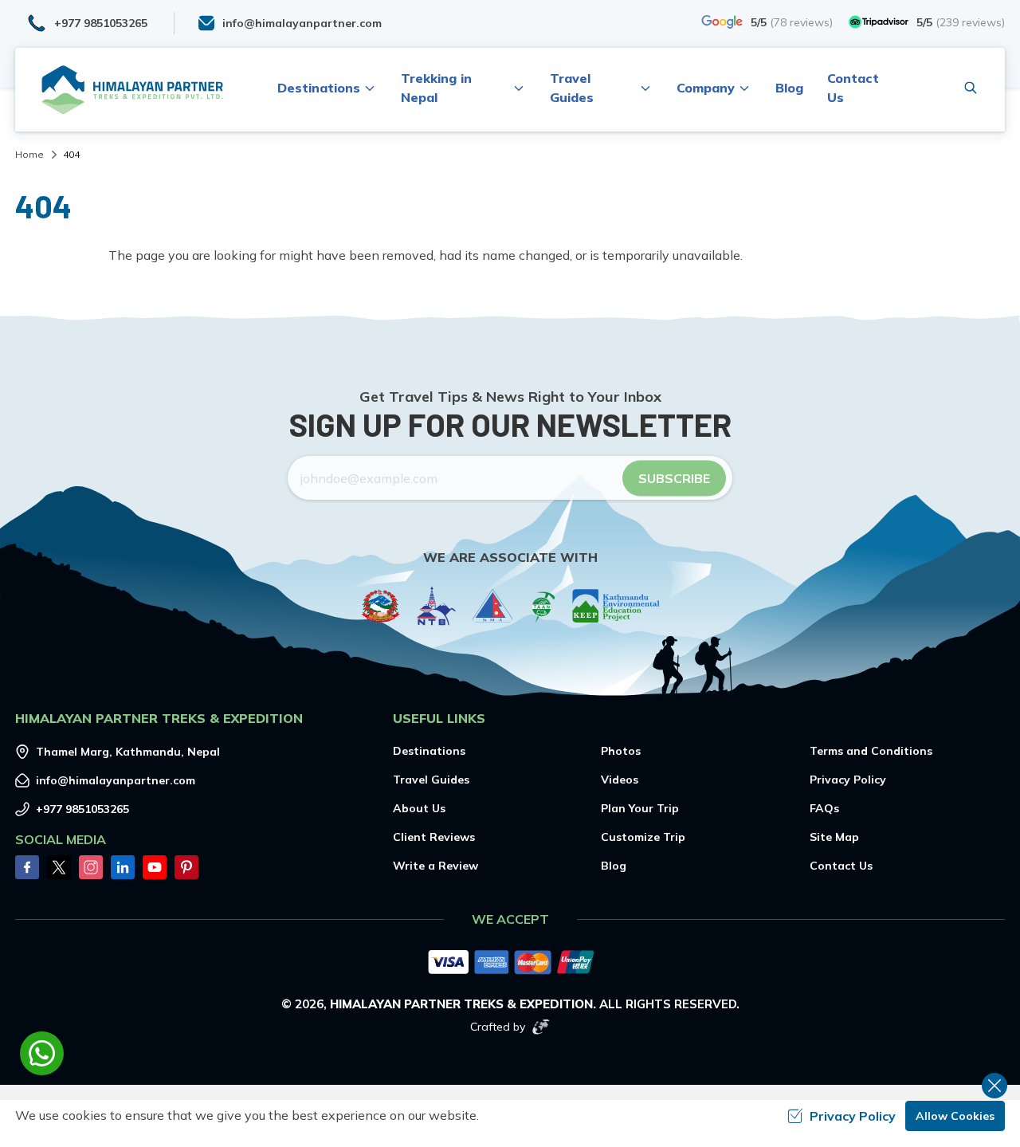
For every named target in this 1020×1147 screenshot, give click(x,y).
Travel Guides (431, 779)
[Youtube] (155, 867)
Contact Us (841, 865)
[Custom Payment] (510, 964)
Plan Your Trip (640, 808)
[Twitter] (59, 867)
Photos (621, 751)
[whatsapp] (42, 1053)
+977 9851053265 (82, 809)
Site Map (834, 837)
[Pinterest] (186, 867)
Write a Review (435, 865)
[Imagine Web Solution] (541, 1026)
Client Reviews (434, 837)
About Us (419, 808)
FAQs (824, 808)
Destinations (429, 751)
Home (29, 154)
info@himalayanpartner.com (115, 780)
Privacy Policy (848, 779)
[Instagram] (91, 867)
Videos (619, 779)
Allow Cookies (955, 1116)
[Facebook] (27, 867)
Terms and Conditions (871, 751)
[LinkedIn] (123, 867)
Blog (789, 88)
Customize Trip (643, 837)
